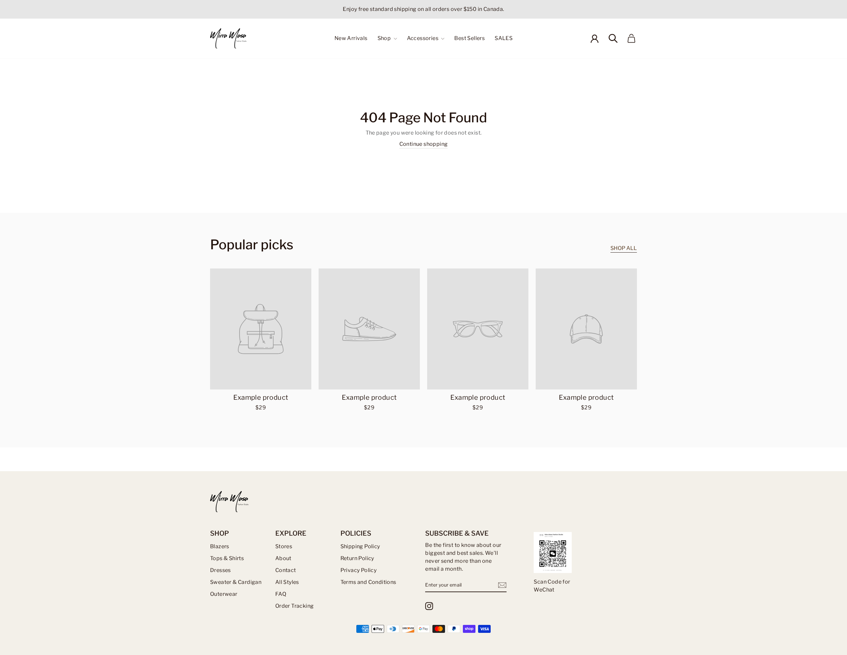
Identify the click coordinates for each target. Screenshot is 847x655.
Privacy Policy (358, 570)
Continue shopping (423, 144)
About (283, 558)
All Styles (287, 582)
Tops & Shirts (227, 558)
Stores (283, 546)
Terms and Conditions (368, 582)
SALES (504, 38)
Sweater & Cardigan (235, 582)
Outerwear (224, 594)
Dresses (220, 570)
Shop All (623, 248)
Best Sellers (469, 38)
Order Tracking (294, 606)
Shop (385, 38)
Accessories (423, 38)
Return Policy (357, 558)
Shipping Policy (360, 546)
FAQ (280, 594)
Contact (285, 570)
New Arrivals (351, 38)
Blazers (219, 546)
